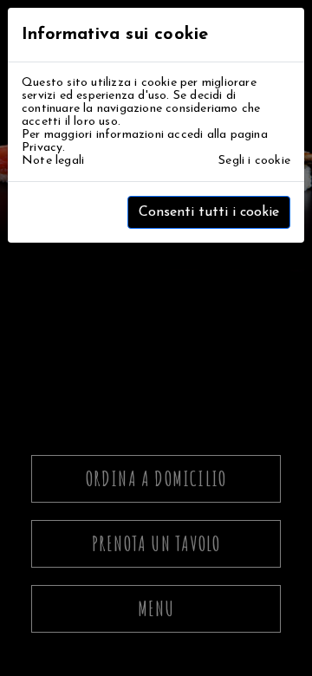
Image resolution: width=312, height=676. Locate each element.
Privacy (42, 147)
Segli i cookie (254, 160)
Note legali (53, 160)
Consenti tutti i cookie (209, 212)
